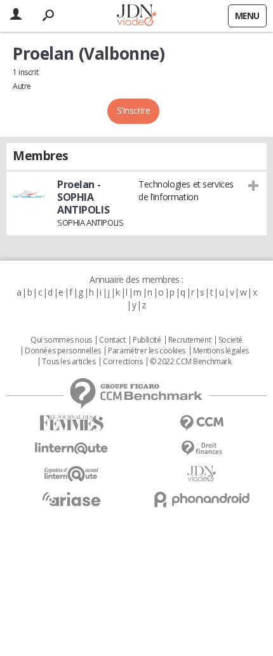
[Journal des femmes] (71, 423)
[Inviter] (253, 185)
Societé (230, 340)
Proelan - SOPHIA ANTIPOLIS (83, 197)
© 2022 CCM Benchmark (191, 361)
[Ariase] (71, 499)
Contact (112, 340)
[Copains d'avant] (71, 474)
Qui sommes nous (61, 340)
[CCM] (201, 423)
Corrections (122, 361)
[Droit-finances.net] (201, 448)
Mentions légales (221, 350)
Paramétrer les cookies (146, 350)
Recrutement (189, 340)
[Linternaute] (71, 448)
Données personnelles (63, 350)
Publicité (147, 340)
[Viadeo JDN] (201, 474)
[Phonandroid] (201, 499)
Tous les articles (68, 361)
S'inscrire (133, 110)
